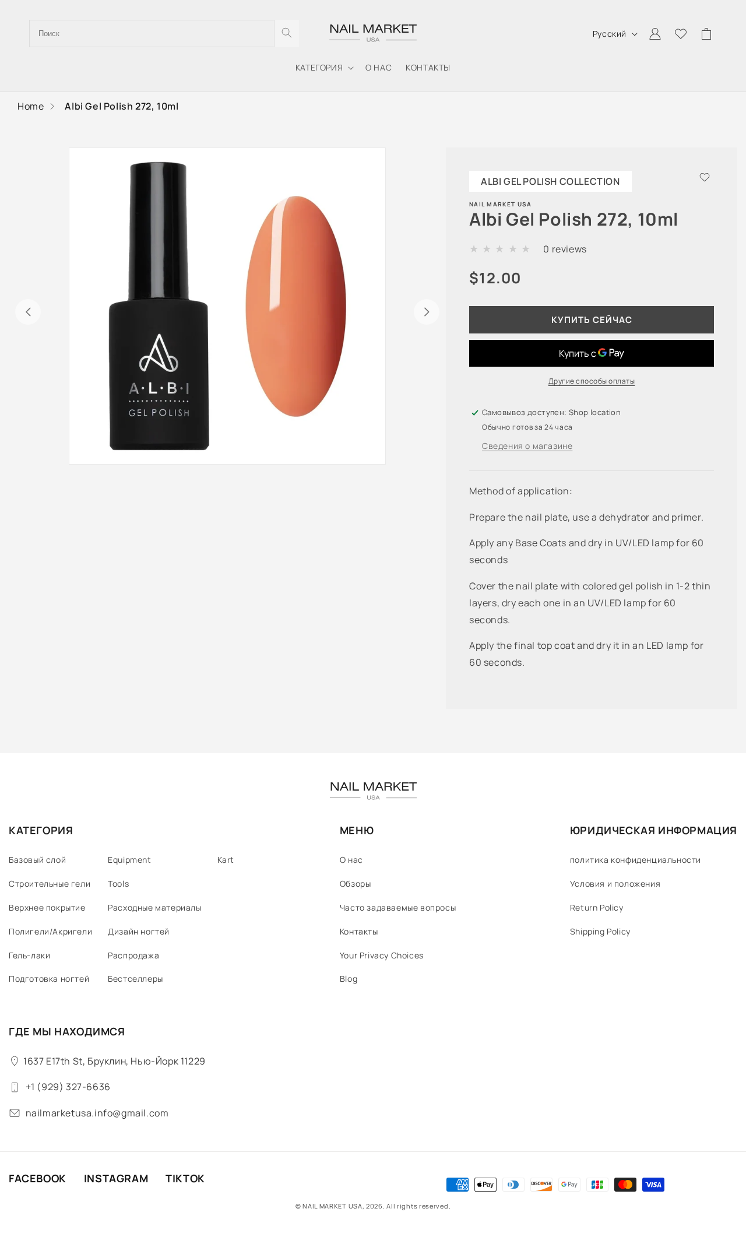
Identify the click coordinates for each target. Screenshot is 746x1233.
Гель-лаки (29, 955)
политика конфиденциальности (635, 859)
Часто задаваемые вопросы (398, 907)
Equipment (129, 859)
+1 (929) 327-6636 (68, 1086)
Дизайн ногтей (139, 931)
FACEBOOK (37, 1178)
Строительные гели (49, 883)
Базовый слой (37, 859)
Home (30, 106)
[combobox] (152, 33)
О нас (351, 859)
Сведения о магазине (527, 445)
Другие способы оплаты (591, 381)
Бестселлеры (135, 978)
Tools (118, 883)
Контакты (359, 931)
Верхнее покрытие (47, 907)
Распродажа (133, 955)
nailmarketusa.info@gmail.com (97, 1112)
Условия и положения (615, 883)
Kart (225, 859)
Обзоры (355, 883)
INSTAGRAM (116, 1178)
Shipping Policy (600, 931)
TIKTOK (185, 1178)
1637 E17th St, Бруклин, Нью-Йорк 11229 (114, 1061)
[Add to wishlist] (704, 179)
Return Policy (597, 907)
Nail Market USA (332, 1206)
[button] (323, 67)
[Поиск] (286, 33)
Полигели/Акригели (50, 931)
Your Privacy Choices (382, 955)
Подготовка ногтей (49, 978)
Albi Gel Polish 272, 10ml (121, 106)
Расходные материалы (154, 907)
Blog (348, 978)
